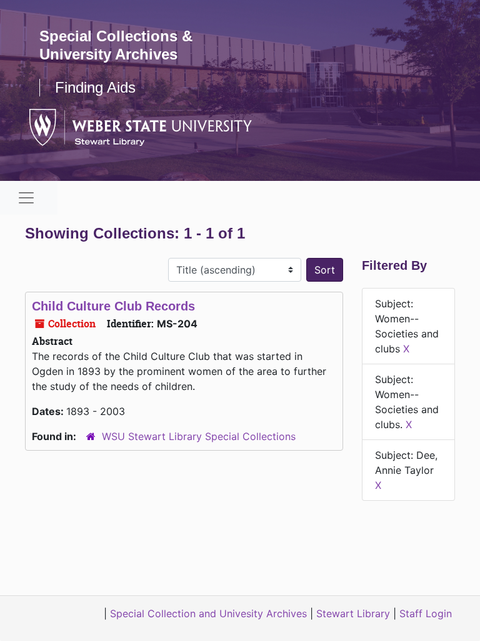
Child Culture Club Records (113, 306)
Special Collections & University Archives (115, 45)
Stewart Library (353, 613)
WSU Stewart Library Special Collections (199, 436)
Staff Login (425, 613)
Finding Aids (95, 87)
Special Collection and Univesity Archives (208, 613)
